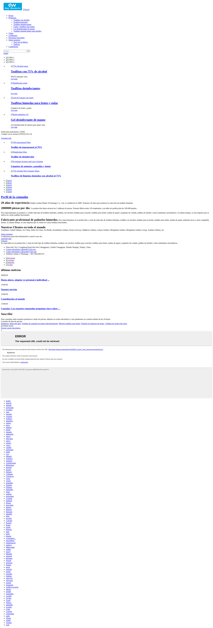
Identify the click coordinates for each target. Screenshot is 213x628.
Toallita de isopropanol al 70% (26, 147)
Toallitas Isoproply (20, 22)
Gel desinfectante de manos (24, 29)
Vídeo (11, 33)
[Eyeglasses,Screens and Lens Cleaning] (27, 161)
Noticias (16, 44)
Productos (12, 18)
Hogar (11, 16)
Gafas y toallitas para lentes (24, 27)
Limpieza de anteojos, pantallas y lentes (31, 166)
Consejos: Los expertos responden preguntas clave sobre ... (30, 308)
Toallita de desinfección (22, 156)
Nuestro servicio (9, 289)
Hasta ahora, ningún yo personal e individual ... (25, 280)
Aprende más (6, 138)
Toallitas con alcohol (21, 20)
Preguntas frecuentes (17, 38)
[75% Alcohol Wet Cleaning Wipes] (25, 171)
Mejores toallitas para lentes (69, 324)
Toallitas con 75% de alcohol (29, 71)
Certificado (13, 35)
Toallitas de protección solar (116, 324)
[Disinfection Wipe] (19, 152)
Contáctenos (13, 47)
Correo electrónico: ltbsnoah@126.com (21, 252)
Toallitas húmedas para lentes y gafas (34, 103)
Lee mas (14, 79)
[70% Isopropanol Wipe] (21, 142)
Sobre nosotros (14, 40)
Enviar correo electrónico (11, 328)
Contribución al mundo (13, 299)
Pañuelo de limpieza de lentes (92, 324)
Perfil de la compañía (14, 197)
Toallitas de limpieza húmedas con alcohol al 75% (36, 176)
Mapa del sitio (15, 324)
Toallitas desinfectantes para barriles (27, 31)
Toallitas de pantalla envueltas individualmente (40, 324)
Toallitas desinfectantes (22, 24)
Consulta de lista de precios (11, 321)
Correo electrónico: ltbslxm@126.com (21, 249)
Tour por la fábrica (20, 42)
